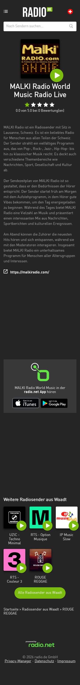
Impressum (66, 661)
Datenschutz (44, 661)
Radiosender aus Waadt (40, 609)
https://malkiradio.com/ (29, 272)
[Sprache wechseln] (70, 11)
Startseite (11, 609)
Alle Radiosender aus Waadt (40, 593)
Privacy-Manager (18, 661)
